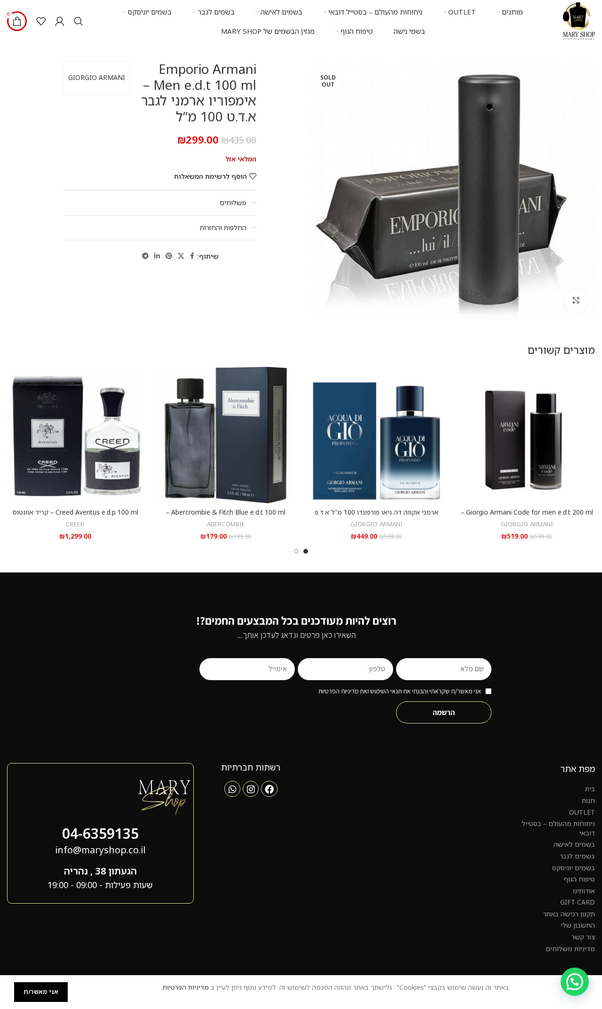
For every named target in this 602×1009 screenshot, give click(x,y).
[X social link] (181, 256)
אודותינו (584, 890)
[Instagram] (251, 789)
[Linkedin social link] (157, 256)
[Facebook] (269, 789)
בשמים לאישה (574, 844)
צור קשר (583, 936)
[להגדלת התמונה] (576, 300)
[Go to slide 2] (296, 551)
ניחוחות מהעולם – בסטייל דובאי (558, 828)
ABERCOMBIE (226, 524)
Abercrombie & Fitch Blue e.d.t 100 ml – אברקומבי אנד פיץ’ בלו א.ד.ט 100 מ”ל (225, 517)
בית (590, 788)
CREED (75, 524)
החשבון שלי (578, 925)
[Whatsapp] (232, 789)
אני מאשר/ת (41, 991)
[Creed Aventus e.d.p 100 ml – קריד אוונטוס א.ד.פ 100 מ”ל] (75, 435)
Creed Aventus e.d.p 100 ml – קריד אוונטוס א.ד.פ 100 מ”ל (75, 517)
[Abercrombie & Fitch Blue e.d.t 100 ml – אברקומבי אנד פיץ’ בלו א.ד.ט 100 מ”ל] (226, 435)
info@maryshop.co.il (100, 849)
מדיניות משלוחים (570, 948)
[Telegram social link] (145, 256)
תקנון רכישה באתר (569, 913)
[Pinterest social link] (169, 256)
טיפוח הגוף (579, 878)
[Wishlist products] (41, 21)
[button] (575, 982)
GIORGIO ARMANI (96, 77)
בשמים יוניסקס (573, 867)
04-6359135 (100, 833)
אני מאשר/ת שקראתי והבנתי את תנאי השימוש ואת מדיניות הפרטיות (399, 691)
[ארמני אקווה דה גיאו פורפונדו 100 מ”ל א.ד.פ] (376, 435)
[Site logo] (579, 20)
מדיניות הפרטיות (186, 987)
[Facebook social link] (192, 256)
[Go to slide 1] (305, 551)
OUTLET (582, 812)
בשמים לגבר (577, 855)
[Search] (78, 21)
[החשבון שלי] (59, 21)
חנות (588, 800)
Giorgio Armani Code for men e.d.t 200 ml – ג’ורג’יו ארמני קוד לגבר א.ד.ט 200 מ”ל (527, 517)
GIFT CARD (577, 902)
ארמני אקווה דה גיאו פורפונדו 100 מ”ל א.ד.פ (376, 512)
